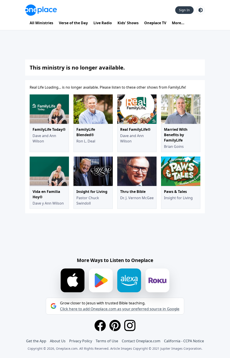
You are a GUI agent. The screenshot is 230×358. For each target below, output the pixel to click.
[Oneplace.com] (41, 10)
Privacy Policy (80, 340)
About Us (58, 340)
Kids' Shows (128, 22)
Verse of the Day (73, 22)
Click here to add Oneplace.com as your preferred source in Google (119, 308)
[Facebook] (100, 325)
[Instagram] (129, 325)
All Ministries (41, 22)
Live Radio (102, 22)
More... (178, 22)
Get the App (36, 340)
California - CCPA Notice (184, 340)
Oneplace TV (155, 22)
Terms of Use (107, 340)
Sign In (184, 10)
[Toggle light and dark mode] (200, 10)
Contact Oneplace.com (141, 340)
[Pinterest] (115, 325)
